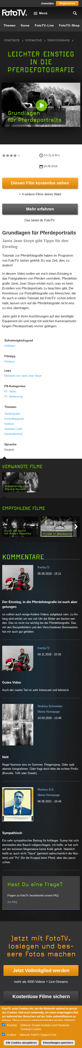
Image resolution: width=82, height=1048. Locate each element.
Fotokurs (9, 361)
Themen (9, 25)
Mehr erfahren (40, 209)
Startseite (12, 40)
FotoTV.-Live (44, 25)
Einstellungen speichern (58, 1042)
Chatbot (11, 1034)
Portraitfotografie (14, 418)
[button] (41, 105)
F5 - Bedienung (13, 396)
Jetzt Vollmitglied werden (41, 970)
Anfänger (9, 345)
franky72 (44, 567)
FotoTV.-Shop (69, 25)
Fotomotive (33, 40)
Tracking (12, 1025)
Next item (76, 526)
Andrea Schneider (50, 706)
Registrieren (67, 3)
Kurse (25, 25)
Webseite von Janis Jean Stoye (23, 375)
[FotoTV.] (14, 13)
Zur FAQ (12, 902)
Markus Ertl (45, 789)
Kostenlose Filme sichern (41, 996)
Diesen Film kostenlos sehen (40, 183)
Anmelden (47, 3)
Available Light (13, 428)
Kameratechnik (13, 434)
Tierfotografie (58, 40)
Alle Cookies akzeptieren (21, 1042)
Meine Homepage (49, 711)
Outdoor (9, 423)
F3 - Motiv (10, 391)
